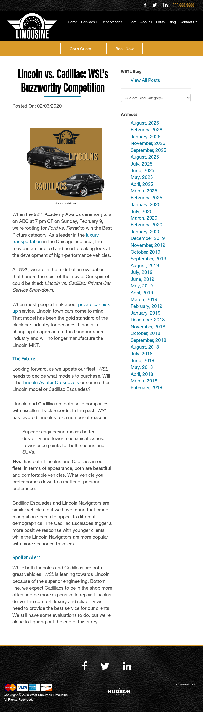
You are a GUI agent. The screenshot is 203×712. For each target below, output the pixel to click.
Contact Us (188, 22)
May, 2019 (142, 285)
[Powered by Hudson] (152, 691)
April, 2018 (142, 374)
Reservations (113, 22)
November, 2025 (148, 143)
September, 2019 (148, 258)
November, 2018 (148, 326)
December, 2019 (148, 238)
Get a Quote (80, 48)
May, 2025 (142, 177)
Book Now (124, 48)
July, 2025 (141, 163)
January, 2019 (146, 313)
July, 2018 (141, 353)
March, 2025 (144, 190)
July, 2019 (141, 272)
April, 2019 (142, 292)
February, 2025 (146, 197)
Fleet (132, 22)
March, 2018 (144, 380)
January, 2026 (146, 136)
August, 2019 (145, 265)
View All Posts (145, 80)
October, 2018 (145, 333)
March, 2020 (144, 218)
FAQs (160, 22)
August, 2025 (145, 157)
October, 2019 (145, 252)
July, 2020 (141, 211)
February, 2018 (146, 387)
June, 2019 (142, 279)
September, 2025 (148, 150)
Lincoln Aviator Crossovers (51, 382)
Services (89, 22)
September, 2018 (148, 340)
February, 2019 (146, 306)
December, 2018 (148, 319)
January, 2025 (146, 204)
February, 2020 (146, 224)
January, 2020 (146, 231)
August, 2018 (145, 347)
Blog (172, 22)
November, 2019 (148, 245)
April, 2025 (142, 184)
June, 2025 (142, 170)
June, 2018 (142, 360)
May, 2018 (142, 367)
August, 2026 (145, 123)
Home (72, 22)
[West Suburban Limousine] (30, 26)
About (146, 22)
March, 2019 (144, 299)
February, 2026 (146, 129)
